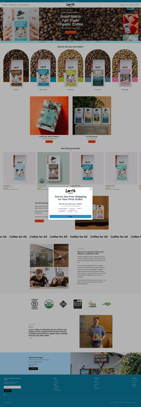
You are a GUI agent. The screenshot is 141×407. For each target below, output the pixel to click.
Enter (70, 216)
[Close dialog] (90, 189)
